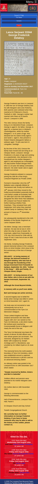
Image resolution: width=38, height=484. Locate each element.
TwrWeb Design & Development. (23, 483)
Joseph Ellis (24, 473)
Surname (19, 21)
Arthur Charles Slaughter (23, 444)
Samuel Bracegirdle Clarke (23, 454)
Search (19, 25)
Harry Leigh (20, 463)
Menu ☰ (31, 1)
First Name (19, 17)
